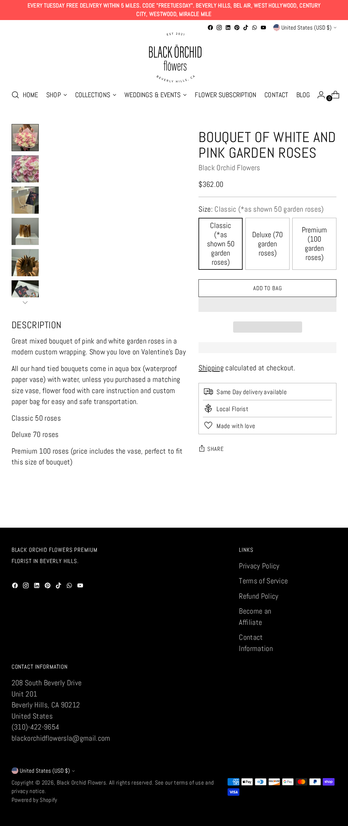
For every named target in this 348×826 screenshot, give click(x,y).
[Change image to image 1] (25, 137)
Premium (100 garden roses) (314, 243)
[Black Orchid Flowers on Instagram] (219, 27)
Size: (261, 209)
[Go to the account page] (318, 95)
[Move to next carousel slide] (330, 515)
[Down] (25, 302)
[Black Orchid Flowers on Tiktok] (246, 27)
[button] (267, 304)
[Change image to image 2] (25, 168)
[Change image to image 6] (25, 293)
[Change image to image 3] (25, 200)
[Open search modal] (15, 95)
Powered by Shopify (34, 800)
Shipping (211, 367)
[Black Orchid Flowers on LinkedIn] (228, 27)
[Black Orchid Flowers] (174, 57)
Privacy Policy (259, 565)
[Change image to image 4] (25, 231)
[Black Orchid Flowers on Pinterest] (237, 27)
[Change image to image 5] (25, 262)
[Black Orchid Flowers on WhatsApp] (254, 27)
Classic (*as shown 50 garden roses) (220, 244)
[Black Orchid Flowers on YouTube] (263, 27)
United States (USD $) (306, 27)
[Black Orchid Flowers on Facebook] (210, 27)
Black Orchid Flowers (229, 167)
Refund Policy (258, 596)
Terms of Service (263, 580)
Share (215, 449)
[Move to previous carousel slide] (315, 515)
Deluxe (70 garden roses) (267, 244)
